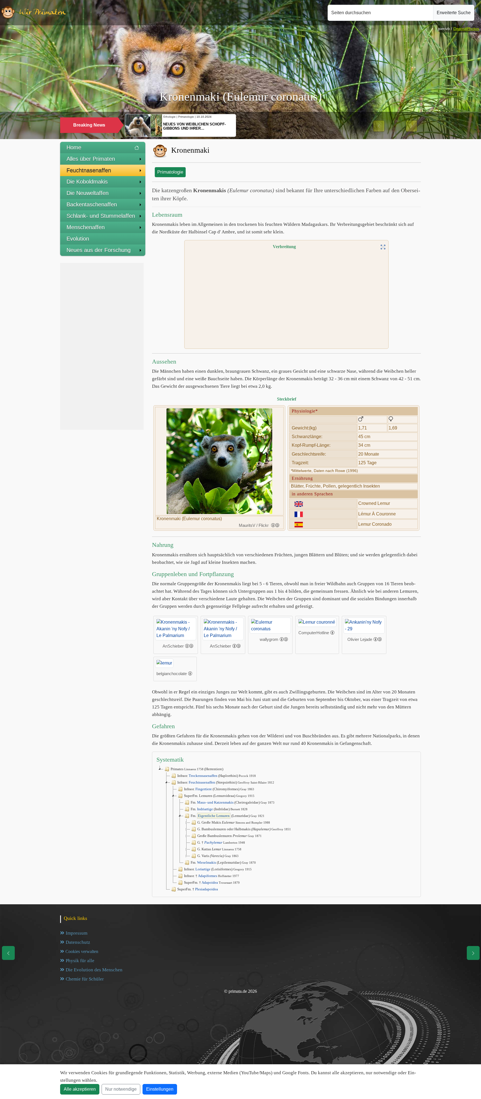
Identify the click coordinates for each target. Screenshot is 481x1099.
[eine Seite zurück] (8, 953)
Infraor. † (211, 876)
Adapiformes (207, 876)
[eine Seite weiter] (473, 953)
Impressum (76, 933)
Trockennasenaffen (203, 776)
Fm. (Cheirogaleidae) (232, 802)
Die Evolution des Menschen (94, 969)
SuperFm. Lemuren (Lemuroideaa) (219, 796)
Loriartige (202, 869)
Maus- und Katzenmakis (215, 802)
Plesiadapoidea (206, 889)
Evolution (78, 239)
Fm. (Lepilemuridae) (223, 862)
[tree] (286, 829)
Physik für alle (80, 960)
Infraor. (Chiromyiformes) (219, 789)
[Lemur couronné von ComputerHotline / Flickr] (317, 621)
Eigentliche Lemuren (214, 816)
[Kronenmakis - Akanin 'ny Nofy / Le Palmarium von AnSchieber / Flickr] (175, 628)
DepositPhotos (466, 29)
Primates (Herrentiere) (197, 769)
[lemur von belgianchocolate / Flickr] (164, 662)
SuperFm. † (212, 882)
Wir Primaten (42, 12)
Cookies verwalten (81, 951)
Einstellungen (159, 1089)
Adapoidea (210, 882)
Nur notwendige (121, 1089)
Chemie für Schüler (85, 979)
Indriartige (205, 809)
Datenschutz (78, 942)
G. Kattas (219, 849)
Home (74, 147)
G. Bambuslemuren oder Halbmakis (244, 829)
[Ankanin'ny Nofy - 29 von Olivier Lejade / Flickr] (364, 625)
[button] (379, 126)
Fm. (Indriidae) (219, 809)
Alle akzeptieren (80, 1089)
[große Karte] (383, 246)
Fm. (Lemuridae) (227, 816)
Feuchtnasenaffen (202, 782)
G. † (221, 842)
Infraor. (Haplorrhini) (216, 776)
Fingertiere (203, 789)
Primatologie (170, 172)
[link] (275, 525)
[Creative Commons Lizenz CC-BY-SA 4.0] (189, 646)
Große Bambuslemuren (229, 836)
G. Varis (218, 856)
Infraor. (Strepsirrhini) (225, 782)
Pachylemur (213, 842)
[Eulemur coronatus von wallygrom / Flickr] (270, 625)
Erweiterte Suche (454, 12)
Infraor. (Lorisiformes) (218, 869)
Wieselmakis (206, 862)
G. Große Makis (233, 822)
